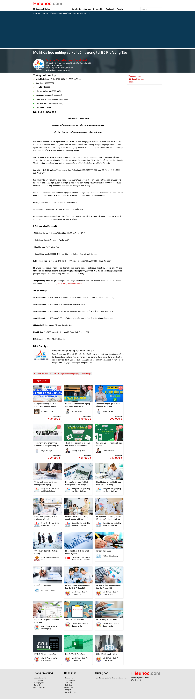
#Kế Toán (53, 374)
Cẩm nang (87, 9)
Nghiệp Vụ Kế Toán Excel (75, 654)
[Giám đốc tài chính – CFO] (109, 645)
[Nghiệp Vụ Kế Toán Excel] (78, 645)
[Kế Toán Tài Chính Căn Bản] (47, 645)
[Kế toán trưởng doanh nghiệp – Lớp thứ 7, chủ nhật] (109, 576)
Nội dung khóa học (136, 79)
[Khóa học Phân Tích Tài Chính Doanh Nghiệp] (78, 542)
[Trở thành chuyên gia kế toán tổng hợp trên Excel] (109, 395)
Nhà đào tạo (133, 82)
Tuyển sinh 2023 (70, 692)
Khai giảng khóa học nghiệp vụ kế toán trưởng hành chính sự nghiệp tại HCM (108, 519)
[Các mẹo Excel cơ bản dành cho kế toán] (109, 434)
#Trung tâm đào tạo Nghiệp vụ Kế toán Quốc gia (74, 374)
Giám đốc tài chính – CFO (106, 654)
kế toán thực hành (103, 551)
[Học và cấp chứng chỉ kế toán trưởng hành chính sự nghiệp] (78, 473)
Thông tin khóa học (136, 76)
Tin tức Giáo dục (39, 687)
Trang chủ (36, 13)
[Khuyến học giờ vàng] (47, 576)
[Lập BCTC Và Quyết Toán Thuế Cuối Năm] (47, 611)
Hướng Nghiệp (70, 680)
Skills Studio (76, 9)
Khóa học (45, 13)
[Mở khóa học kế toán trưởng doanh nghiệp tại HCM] (78, 508)
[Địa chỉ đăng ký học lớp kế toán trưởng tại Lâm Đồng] (109, 473)
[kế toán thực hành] (109, 542)
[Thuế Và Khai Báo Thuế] (78, 611)
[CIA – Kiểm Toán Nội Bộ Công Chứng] (47, 542)
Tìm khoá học (69, 678)
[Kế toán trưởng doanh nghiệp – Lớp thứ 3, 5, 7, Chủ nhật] (78, 576)
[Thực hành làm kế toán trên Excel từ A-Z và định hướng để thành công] (47, 434)
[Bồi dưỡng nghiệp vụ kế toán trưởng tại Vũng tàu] (47, 508)
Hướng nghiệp (98, 9)
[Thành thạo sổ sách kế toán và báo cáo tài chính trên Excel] (78, 434)
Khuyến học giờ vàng (42, 585)
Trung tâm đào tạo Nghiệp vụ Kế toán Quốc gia (67, 60)
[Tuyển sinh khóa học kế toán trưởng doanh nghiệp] (47, 473)
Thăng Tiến (69, 687)
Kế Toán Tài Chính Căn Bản (45, 654)
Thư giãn (120, 9)
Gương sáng (38, 680)
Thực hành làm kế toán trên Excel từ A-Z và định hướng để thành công (46, 445)
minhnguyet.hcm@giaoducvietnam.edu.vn (68, 283)
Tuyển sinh (110, 9)
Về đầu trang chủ (40, 678)
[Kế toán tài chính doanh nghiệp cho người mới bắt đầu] (78, 395)
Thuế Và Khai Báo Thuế (74, 620)
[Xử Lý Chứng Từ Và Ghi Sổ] (109, 611)
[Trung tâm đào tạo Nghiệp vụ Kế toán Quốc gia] (41, 360)
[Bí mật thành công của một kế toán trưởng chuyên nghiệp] (47, 395)
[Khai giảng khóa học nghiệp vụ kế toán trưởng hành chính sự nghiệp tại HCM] (109, 508)
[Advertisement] (97, 32)
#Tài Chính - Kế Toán (41, 374)
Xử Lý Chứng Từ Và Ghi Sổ (106, 620)
